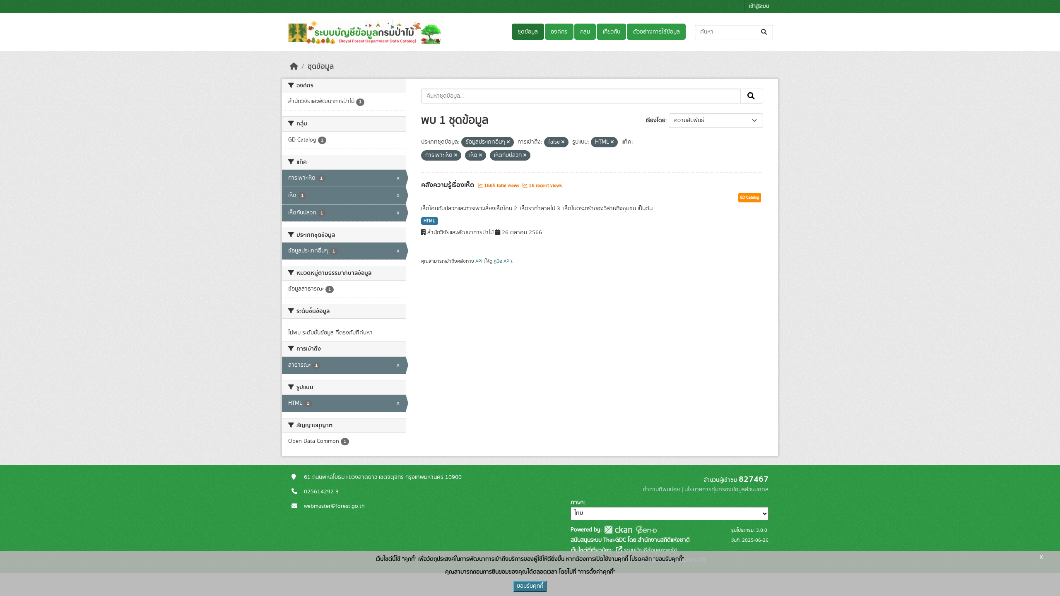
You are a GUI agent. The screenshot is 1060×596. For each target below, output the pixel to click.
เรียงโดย (655, 120)
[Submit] (764, 32)
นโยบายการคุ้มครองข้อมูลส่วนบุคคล (726, 489)
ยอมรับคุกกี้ (530, 586)
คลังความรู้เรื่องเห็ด (448, 185)
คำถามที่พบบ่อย (661, 489)
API (478, 261)
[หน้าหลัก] (294, 66)
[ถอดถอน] (508, 142)
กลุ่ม (585, 32)
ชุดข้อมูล (528, 32)
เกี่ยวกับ (611, 32)
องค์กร (559, 32)
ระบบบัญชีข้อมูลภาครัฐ (649, 550)
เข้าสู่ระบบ (759, 6)
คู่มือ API (502, 261)
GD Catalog (749, 197)
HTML (429, 221)
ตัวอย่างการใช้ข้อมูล (656, 32)
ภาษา (577, 502)
